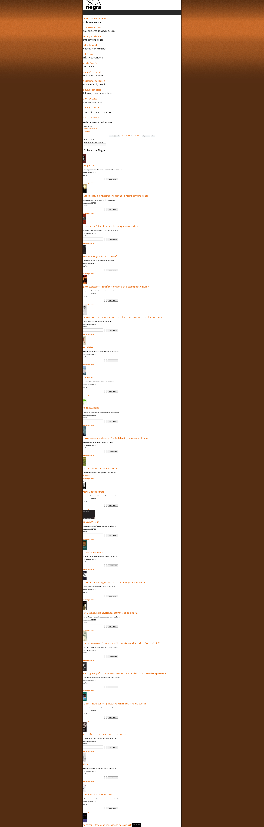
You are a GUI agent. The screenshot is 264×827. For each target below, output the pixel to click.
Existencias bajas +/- (8, 128)
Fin (153, 136)
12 (129, 136)
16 (138, 136)
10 (124, 136)
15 (135, 136)
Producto (4, 131)
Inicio (111, 136)
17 (140, 136)
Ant (118, 136)
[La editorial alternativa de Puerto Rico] (11, 5)
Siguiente (146, 136)
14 (133, 136)
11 (126, 136)
